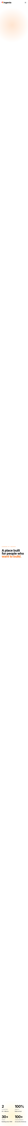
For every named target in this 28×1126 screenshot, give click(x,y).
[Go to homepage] (6, 2)
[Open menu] (25, 2)
